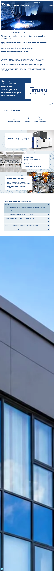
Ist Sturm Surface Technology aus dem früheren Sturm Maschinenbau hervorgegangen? (21, 225)
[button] (2, 569)
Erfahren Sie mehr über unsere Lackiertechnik (32, 166)
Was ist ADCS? (8, 204)
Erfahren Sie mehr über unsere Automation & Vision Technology (16, 187)
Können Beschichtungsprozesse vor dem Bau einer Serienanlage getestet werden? (20, 221)
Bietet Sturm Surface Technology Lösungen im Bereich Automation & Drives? (19, 218)
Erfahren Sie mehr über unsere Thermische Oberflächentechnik (15, 144)
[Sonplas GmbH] (5, 5)
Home (12, 32)
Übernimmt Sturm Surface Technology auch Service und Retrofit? (17, 229)
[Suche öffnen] (41, 2)
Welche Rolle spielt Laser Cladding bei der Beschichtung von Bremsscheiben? (19, 214)
